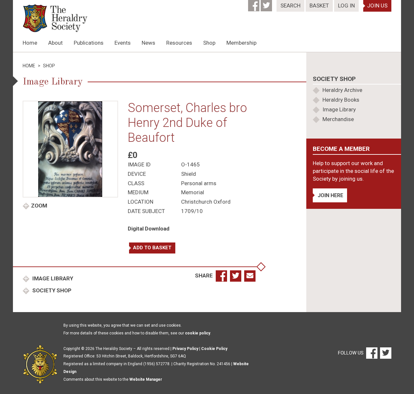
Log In (346, 5)
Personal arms (198, 183)
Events (122, 42)
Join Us (377, 5)
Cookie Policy (214, 348)
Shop (209, 42)
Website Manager (145, 379)
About (55, 42)
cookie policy (197, 333)
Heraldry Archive (342, 90)
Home (30, 42)
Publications (89, 42)
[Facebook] (254, 3)
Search (290, 5)
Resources (179, 42)
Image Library (52, 278)
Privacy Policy (185, 348)
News (148, 42)
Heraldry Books (340, 99)
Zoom (39, 205)
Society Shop (51, 290)
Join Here (330, 195)
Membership (241, 42)
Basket (319, 5)
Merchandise (338, 119)
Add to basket (152, 248)
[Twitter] (267, 3)
